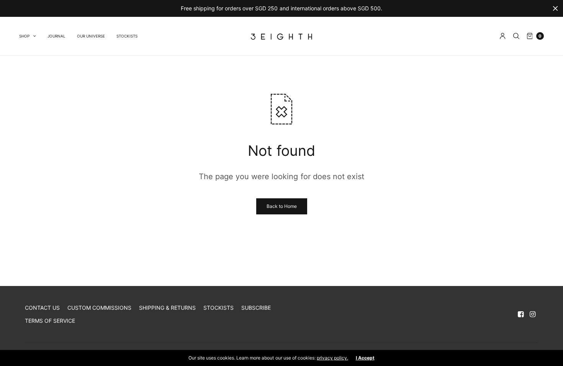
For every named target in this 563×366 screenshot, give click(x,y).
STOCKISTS (126, 36)
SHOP (24, 36)
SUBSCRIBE (256, 307)
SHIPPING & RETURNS (167, 307)
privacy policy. (332, 358)
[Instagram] (532, 314)
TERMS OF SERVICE (50, 320)
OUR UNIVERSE (91, 36)
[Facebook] (520, 314)
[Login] (503, 36)
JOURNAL (56, 36)
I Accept (365, 358)
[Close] (555, 8)
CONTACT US (42, 307)
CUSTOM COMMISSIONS (99, 307)
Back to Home (282, 206)
